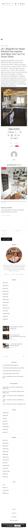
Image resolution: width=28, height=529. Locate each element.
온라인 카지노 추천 (6, 391)
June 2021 (5, 418)
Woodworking (5, 319)
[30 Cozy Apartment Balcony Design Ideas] (6, 328)
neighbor (4, 395)
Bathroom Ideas (6, 291)
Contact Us (14, 513)
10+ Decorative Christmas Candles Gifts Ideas (11, 370)
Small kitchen (4, 45)
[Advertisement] (14, 23)
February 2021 (5, 423)
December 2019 (6, 426)
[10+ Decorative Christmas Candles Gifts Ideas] (6, 345)
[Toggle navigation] (1, 39)
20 (20, 132)
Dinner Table (5, 305)
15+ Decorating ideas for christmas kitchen (11, 373)
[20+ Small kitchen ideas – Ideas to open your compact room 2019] (14, 183)
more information (10, 525)
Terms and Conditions (14, 520)
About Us (14, 509)
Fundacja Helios (6, 387)
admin (11, 143)
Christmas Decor (6, 302)
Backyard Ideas (6, 285)
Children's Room (6, 299)
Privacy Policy (14, 516)
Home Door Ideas (6, 307)
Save (17, 146)
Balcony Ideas (5, 288)
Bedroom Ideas (5, 293)
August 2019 (5, 432)
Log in (4, 484)
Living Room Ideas (6, 313)
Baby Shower (5, 282)
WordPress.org (5, 493)
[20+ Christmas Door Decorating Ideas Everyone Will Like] (6, 336)
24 (18, 135)
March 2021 (5, 421)
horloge (4, 399)
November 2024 (6, 412)
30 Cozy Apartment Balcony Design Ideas (10, 365)
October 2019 (5, 429)
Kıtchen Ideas (5, 310)
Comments (16, 143)
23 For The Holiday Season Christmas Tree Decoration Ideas (13, 377)
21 (8, 135)
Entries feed (5, 487)
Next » (16, 138)
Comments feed (6, 490)
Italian (4, 404)
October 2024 (5, 415)
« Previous (11, 132)
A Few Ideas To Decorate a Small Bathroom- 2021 (15, 404)
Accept (17, 525)
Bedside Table (5, 296)
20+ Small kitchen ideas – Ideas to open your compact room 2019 (13, 201)
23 (15, 135)
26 (11, 138)
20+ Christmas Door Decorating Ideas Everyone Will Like (17, 336)
